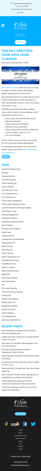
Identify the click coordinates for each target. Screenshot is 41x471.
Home (20, 430)
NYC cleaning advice (9, 194)
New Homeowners (9, 281)
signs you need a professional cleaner (16, 208)
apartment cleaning (9, 218)
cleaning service (8, 236)
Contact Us (20, 35)
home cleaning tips (9, 183)
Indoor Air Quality (8, 267)
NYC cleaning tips (9, 197)
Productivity (6, 295)
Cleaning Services (20, 436)
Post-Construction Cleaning (12, 292)
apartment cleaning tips (11, 169)
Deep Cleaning (7, 246)
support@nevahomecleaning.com (22, 3)
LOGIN (21, 12)
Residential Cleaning (9, 306)
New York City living (9, 190)
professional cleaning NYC (12, 201)
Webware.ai (25, 465)
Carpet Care (6, 232)
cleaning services (8, 243)
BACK (6, 157)
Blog (20, 441)
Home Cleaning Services (11, 257)
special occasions (9, 309)
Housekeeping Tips (9, 264)
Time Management (9, 316)
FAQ (20, 444)
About (20, 433)
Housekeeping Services (10, 260)
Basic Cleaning (7, 225)
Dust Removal (7, 250)
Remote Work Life (9, 302)
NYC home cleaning (9, 288)
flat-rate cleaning (9, 180)
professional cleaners (10, 299)
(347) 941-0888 (23, 6)
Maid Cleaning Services (10, 271)
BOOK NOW (20, 42)
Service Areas (20, 438)
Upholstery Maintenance (11, 320)
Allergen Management (10, 215)
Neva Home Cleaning (10, 88)
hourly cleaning (8, 187)
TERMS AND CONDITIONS (21, 457)
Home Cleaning (7, 253)
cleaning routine (8, 176)
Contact (21, 446)
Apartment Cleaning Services (13, 222)
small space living (9, 211)
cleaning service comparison (13, 239)
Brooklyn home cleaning (11, 229)
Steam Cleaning (8, 313)
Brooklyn (5, 173)
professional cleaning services (13, 204)
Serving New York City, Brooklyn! (22, 9)
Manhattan (6, 274)
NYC (3, 285)
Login (21, 449)
